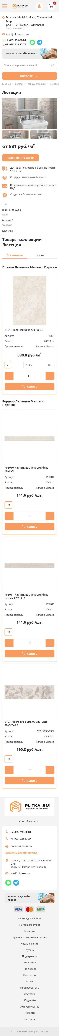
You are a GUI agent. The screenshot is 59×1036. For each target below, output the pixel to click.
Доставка (29, 994)
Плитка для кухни (29, 924)
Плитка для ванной (29, 918)
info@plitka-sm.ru (17, 34)
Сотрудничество (29, 1006)
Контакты (29, 1019)
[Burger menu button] (4, 6)
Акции (29, 981)
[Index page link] (20, 6)
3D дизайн (29, 1000)
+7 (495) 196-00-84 (15, 40)
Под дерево (29, 968)
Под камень (29, 962)
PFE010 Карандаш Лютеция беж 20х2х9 (26, 469)
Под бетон (29, 975)
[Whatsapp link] (32, 42)
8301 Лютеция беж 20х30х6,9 (24, 330)
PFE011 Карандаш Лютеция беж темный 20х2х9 (26, 596)
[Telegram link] (39, 42)
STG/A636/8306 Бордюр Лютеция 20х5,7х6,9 (26, 723)
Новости (30, 1012)
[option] (29, 113)
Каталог (19, 84)
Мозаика (29, 931)
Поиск (52, 65)
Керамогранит (29, 943)
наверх (52, 1004)
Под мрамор (29, 956)
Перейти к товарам (20, 157)
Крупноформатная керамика (30, 937)
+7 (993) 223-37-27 (15, 44)
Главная (6, 84)
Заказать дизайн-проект (21, 852)
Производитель (29, 987)
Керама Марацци (37, 84)
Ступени (29, 950)
